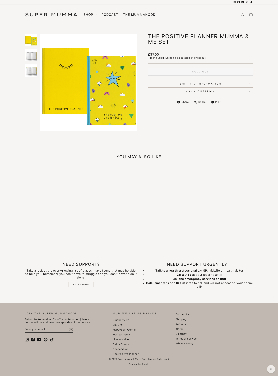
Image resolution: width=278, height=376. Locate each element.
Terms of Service (186, 338)
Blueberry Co (121, 320)
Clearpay (181, 333)
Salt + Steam (121, 344)
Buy (52, 217)
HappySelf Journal (124, 329)
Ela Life (117, 324)
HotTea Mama (121, 334)
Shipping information (200, 83)
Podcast (110, 15)
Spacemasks (121, 349)
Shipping (170, 57)
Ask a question (200, 91)
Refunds (181, 324)
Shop (88, 15)
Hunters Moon (121, 339)
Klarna (180, 329)
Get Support (81, 284)
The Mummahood (139, 15)
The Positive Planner (126, 353)
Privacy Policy (184, 343)
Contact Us (183, 314)
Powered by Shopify (139, 364)
